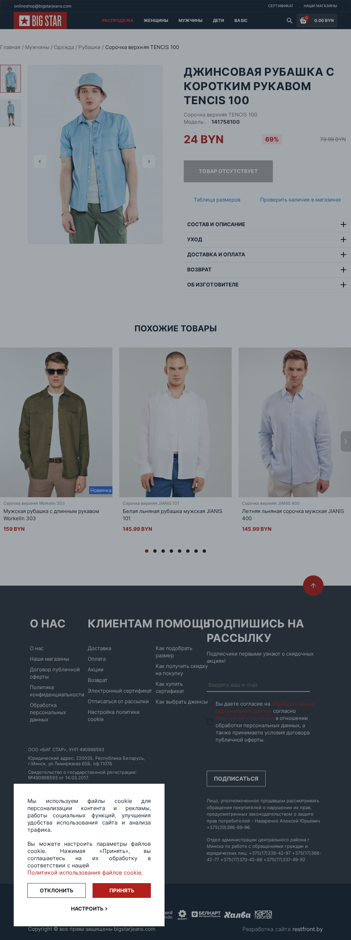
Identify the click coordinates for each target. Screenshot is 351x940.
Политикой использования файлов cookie (84, 872)
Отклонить (56, 890)
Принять (121, 890)
